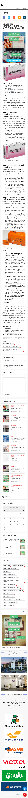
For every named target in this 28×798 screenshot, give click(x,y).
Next (25, 360)
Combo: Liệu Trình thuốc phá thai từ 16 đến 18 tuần (13, 658)
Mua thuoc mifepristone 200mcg (12, 249)
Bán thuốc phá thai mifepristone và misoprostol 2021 (17, 480)
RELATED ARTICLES (8, 357)
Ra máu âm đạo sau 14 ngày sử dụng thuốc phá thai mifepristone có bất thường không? (17, 470)
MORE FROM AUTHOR (9, 360)
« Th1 (4, 529)
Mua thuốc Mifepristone (16, 427)
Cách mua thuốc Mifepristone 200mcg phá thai (18, 418)
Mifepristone (14, 458)
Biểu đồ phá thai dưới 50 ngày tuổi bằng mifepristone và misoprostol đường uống (18, 449)
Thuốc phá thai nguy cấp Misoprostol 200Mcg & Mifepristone (13, 366)
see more (7, 496)
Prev (23, 360)
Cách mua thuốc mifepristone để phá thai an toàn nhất (18, 439)
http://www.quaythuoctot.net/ (16, 328)
